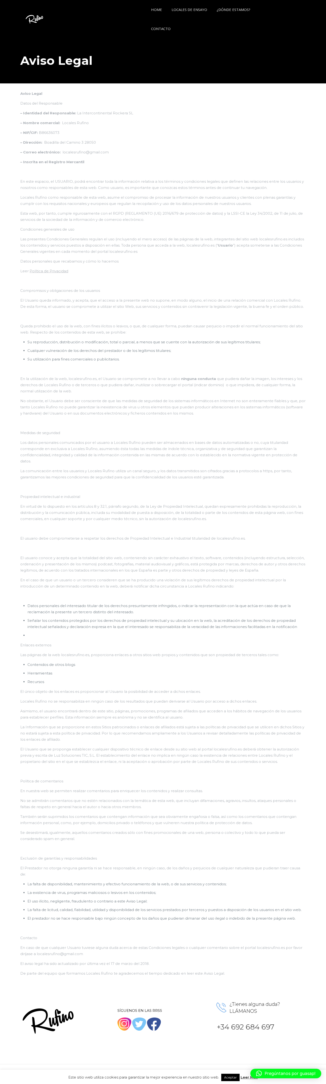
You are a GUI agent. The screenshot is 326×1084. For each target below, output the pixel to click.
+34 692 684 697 (245, 1027)
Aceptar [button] (230, 1077)
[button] (285, 1073)
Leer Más (249, 1077)
